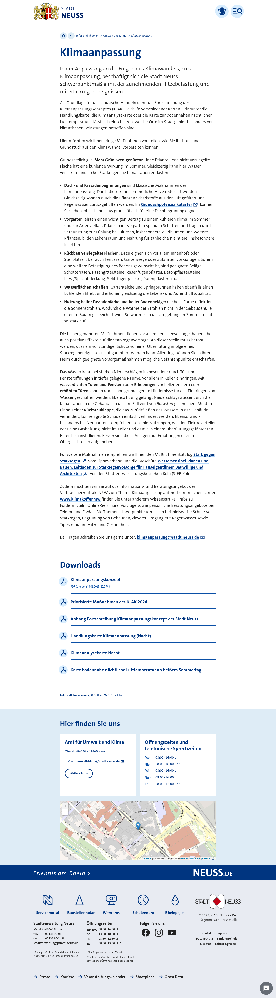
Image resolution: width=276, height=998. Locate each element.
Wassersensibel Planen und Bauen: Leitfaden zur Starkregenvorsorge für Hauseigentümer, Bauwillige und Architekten (134, 467)
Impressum (224, 933)
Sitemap (205, 944)
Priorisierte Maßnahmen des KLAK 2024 (109, 602)
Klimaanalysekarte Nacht (95, 653)
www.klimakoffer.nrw (80, 499)
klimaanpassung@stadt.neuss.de (168, 537)
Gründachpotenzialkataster (166, 204)
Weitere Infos (79, 773)
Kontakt (207, 933)
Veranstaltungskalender (104, 976)
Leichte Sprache (225, 944)
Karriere (67, 976)
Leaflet (148, 858)
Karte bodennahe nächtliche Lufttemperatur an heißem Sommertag (136, 670)
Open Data (174, 976)
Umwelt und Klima (114, 35)
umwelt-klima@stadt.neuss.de (98, 761)
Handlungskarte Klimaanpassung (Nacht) (111, 636)
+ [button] (65, 806)
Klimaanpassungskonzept (95, 579)
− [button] (65, 812)
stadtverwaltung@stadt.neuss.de (55, 943)
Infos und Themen (87, 35)
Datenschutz (204, 939)
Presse (44, 976)
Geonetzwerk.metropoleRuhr (195, 858)
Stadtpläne (145, 976)
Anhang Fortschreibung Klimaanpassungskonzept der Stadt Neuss (134, 619)
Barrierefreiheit (227, 939)
